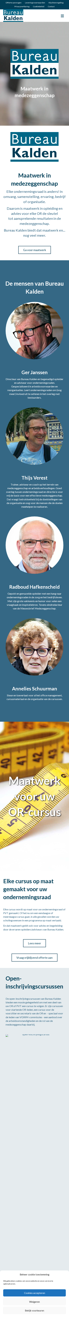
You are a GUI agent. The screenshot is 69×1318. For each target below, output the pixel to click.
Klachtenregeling (56, 2)
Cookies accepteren (34, 1293)
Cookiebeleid (38, 6)
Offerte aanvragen (14, 2)
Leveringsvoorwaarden (35, 2)
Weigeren (34, 1301)
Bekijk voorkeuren (34, 1310)
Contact (51, 6)
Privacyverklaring (21, 6)
